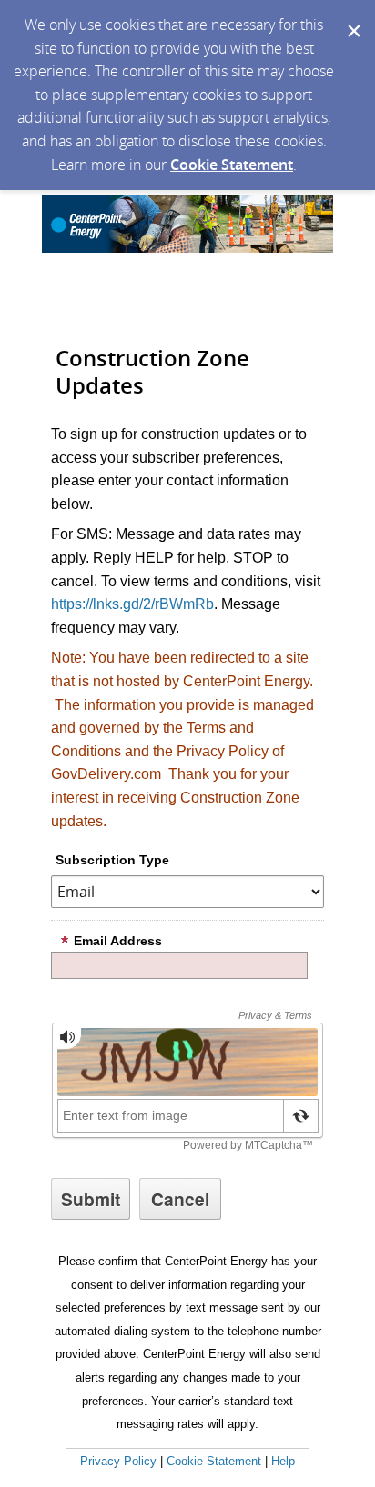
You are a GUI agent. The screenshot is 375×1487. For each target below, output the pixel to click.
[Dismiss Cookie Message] (352, 17)
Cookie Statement (231, 165)
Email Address (118, 940)
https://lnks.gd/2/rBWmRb (132, 604)
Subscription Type (112, 860)
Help (283, 1461)
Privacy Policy (118, 1461)
